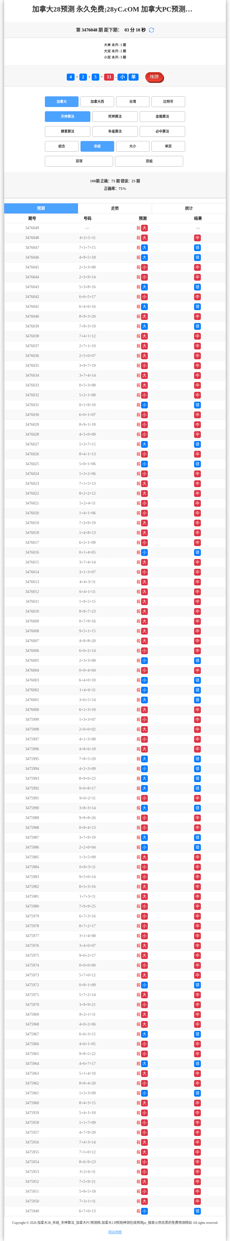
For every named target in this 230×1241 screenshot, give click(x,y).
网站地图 (115, 1232)
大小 (132, 146)
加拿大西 (97, 102)
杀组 (97, 146)
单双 (168, 146)
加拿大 (62, 102)
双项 (79, 161)
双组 (149, 161)
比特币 (168, 102)
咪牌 (154, 76)
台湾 (132, 102)
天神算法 (67, 117)
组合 (61, 146)
